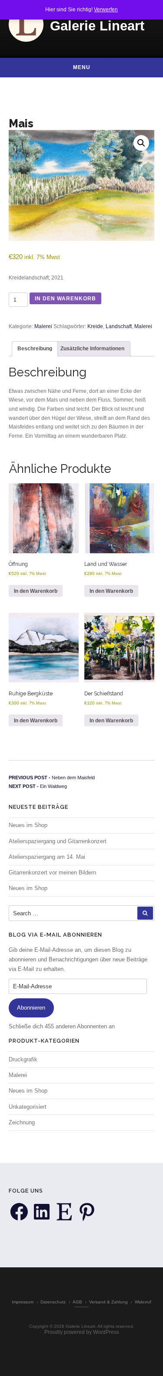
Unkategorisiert (28, 1106)
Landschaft (119, 326)
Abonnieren (31, 1007)
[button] (141, 143)
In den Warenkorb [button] (35, 591)
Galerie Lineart (97, 25)
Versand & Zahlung (108, 1302)
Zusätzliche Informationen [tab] (92, 349)
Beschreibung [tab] (34, 349)
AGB (77, 1302)
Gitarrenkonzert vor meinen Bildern (52, 872)
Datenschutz (53, 1302)
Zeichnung (22, 1122)
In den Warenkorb (65, 299)
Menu (81, 67)
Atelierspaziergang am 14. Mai (47, 857)
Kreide (95, 326)
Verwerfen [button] (106, 10)
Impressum (22, 1302)
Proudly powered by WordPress (81, 1332)
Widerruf (143, 1302)
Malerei (43, 326)
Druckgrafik (23, 1059)
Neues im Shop (28, 825)
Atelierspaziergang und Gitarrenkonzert (57, 841)
